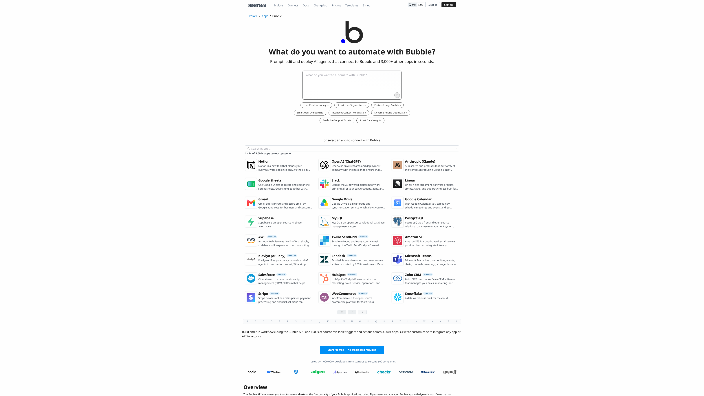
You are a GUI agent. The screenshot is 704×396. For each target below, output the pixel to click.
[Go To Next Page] (362, 312)
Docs (306, 5)
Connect (293, 5)
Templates (351, 5)
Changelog (320, 5)
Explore (278, 5)
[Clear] (456, 148)
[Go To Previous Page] (352, 312)
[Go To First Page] (341, 312)
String (367, 5)
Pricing (336, 5)
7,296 (420, 4)
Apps (265, 16)
